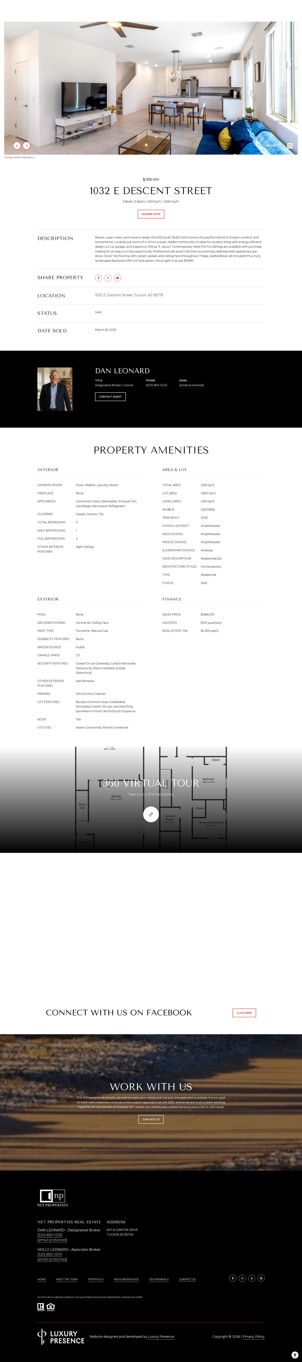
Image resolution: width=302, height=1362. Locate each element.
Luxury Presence (161, 1337)
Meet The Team (67, 1279)
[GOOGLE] (261, 1278)
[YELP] (251, 1278)
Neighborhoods (126, 1279)
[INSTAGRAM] (242, 1278)
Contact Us (187, 1279)
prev (17, 146)
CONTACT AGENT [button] (110, 396)
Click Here (244, 1012)
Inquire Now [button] (151, 214)
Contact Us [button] (151, 1119)
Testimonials (159, 1279)
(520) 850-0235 (156, 385)
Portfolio (96, 1279)
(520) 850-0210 (49, 1254)
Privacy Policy (254, 1337)
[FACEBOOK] (232, 1278)
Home (41, 1279)
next (26, 146)
